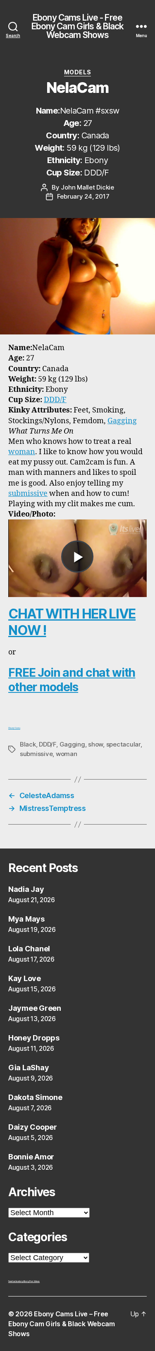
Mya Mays (26, 919)
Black (28, 744)
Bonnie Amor (31, 1156)
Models (77, 72)
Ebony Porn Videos (32, 1281)
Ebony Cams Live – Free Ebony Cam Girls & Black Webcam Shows (61, 1324)
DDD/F (55, 400)
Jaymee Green (34, 1008)
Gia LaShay (28, 1067)
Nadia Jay (26, 889)
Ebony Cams (14, 728)
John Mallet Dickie (87, 187)
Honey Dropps (34, 1037)
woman (21, 452)
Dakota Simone (35, 1097)
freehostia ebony (16, 1281)
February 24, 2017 (83, 196)
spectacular (123, 744)
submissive (28, 493)
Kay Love (24, 978)
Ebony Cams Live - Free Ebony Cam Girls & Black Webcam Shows (77, 26)
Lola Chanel (29, 948)
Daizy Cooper (32, 1127)
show (95, 744)
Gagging (122, 421)
